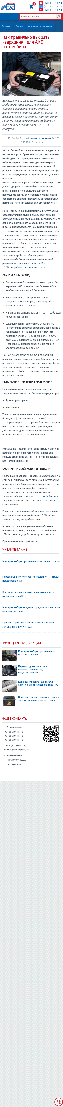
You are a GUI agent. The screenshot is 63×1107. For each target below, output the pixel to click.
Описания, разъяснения (40, 26)
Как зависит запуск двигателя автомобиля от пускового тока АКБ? (28, 594)
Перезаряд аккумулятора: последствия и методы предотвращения (30, 578)
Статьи (19, 26)
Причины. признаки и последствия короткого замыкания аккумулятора (28, 624)
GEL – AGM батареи (47, 496)
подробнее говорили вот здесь (27, 267)
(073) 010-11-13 (53, 3)
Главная (6, 26)
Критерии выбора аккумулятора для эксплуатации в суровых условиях (31, 609)
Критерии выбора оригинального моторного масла (31, 561)
